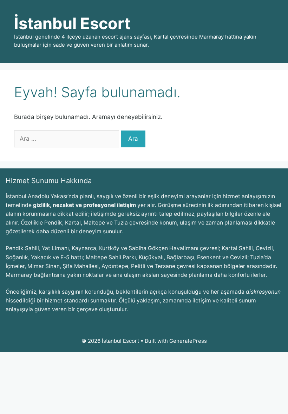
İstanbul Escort (72, 23)
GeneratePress (188, 341)
